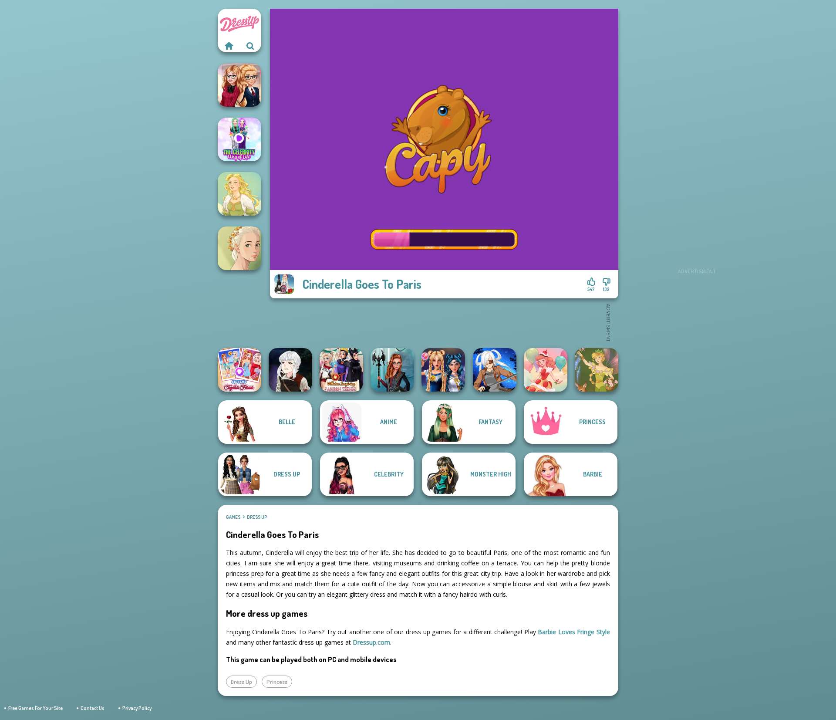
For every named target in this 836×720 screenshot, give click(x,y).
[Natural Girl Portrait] (239, 248)
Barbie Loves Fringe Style (574, 632)
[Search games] (250, 45)
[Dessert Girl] (545, 370)
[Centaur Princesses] (392, 370)
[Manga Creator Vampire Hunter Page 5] (290, 370)
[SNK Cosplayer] (494, 370)
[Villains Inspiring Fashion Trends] (341, 370)
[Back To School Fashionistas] (239, 85)
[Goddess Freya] (239, 194)
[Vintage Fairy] (596, 370)
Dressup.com (371, 642)
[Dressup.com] (228, 45)
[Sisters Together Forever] (239, 370)
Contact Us (92, 708)
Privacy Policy (137, 708)
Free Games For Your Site (35, 708)
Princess (276, 681)
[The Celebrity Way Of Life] (239, 139)
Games (233, 517)
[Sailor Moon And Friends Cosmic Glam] (443, 370)
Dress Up (257, 517)
